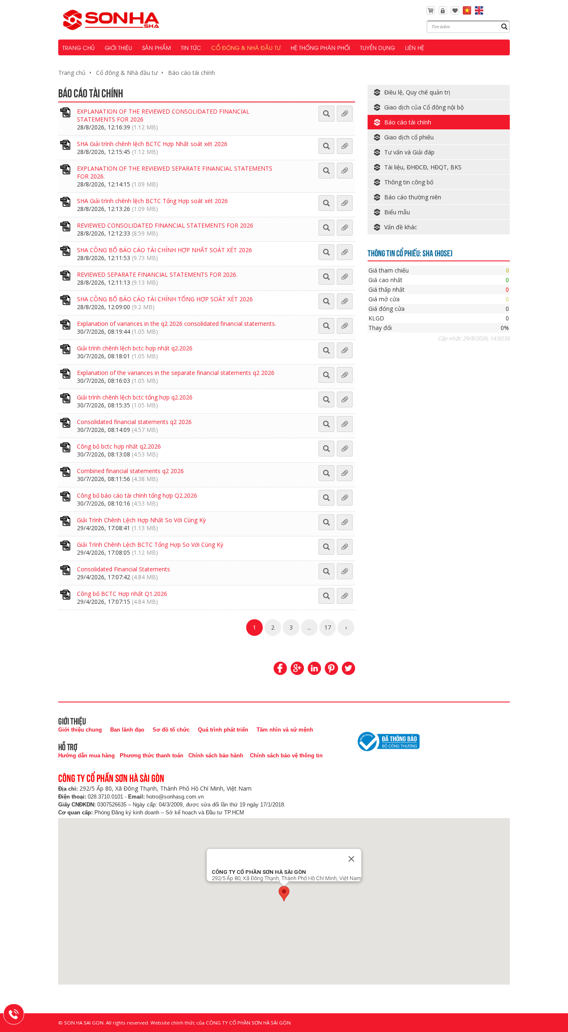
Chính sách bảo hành (215, 755)
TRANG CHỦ (78, 47)
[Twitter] (348, 668)
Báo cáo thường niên (412, 197)
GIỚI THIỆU (118, 47)
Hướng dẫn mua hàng (86, 755)
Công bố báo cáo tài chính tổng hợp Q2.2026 (137, 495)
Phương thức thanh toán (151, 755)
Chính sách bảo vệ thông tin (286, 755)
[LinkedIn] (314, 668)
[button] (284, 893)
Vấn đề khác (400, 227)
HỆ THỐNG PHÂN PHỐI (320, 47)
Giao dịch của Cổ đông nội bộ (424, 107)
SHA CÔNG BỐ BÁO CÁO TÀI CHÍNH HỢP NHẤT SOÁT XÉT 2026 (164, 250)
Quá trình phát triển (223, 730)
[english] (479, 12)
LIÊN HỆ (414, 47)
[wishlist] (455, 12)
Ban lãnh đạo (127, 730)
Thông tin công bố (408, 182)
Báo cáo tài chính (191, 73)
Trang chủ (72, 73)
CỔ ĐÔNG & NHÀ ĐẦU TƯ (246, 47)
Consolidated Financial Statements (123, 569)
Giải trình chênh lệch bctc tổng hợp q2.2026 (135, 397)
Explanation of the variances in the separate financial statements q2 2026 (175, 373)
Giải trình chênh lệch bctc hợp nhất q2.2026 (135, 348)
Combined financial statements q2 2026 (130, 471)
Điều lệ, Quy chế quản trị (417, 92)
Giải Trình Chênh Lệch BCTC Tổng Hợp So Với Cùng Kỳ (150, 544)
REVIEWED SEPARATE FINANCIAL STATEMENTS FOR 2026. (157, 274)
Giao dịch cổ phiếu (409, 137)
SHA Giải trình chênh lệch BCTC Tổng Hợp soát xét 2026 (152, 201)
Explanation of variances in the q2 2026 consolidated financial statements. (176, 323)
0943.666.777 (19, 1013)
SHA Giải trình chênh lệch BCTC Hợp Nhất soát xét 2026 (152, 144)
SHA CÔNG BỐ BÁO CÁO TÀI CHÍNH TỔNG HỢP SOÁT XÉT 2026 (165, 299)
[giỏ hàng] (431, 12)
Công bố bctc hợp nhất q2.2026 (119, 446)
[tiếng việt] (467, 12)
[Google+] (297, 668)
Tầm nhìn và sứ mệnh (285, 730)
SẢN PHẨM (156, 47)
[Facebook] (280, 668)
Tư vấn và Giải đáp (409, 152)
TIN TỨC (191, 47)
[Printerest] (331, 668)
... (309, 627)
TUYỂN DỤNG (377, 47)
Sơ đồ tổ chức (171, 730)
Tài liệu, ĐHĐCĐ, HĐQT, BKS (423, 167)
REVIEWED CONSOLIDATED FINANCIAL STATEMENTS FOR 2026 (165, 225)
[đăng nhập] (443, 12)
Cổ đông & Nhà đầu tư (127, 73)
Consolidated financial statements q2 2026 (134, 422)
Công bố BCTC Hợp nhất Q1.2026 (122, 594)
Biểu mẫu (397, 212)
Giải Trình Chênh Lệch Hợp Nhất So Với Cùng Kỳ (141, 520)
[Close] (351, 859)
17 (327, 627)
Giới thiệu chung (80, 730)
